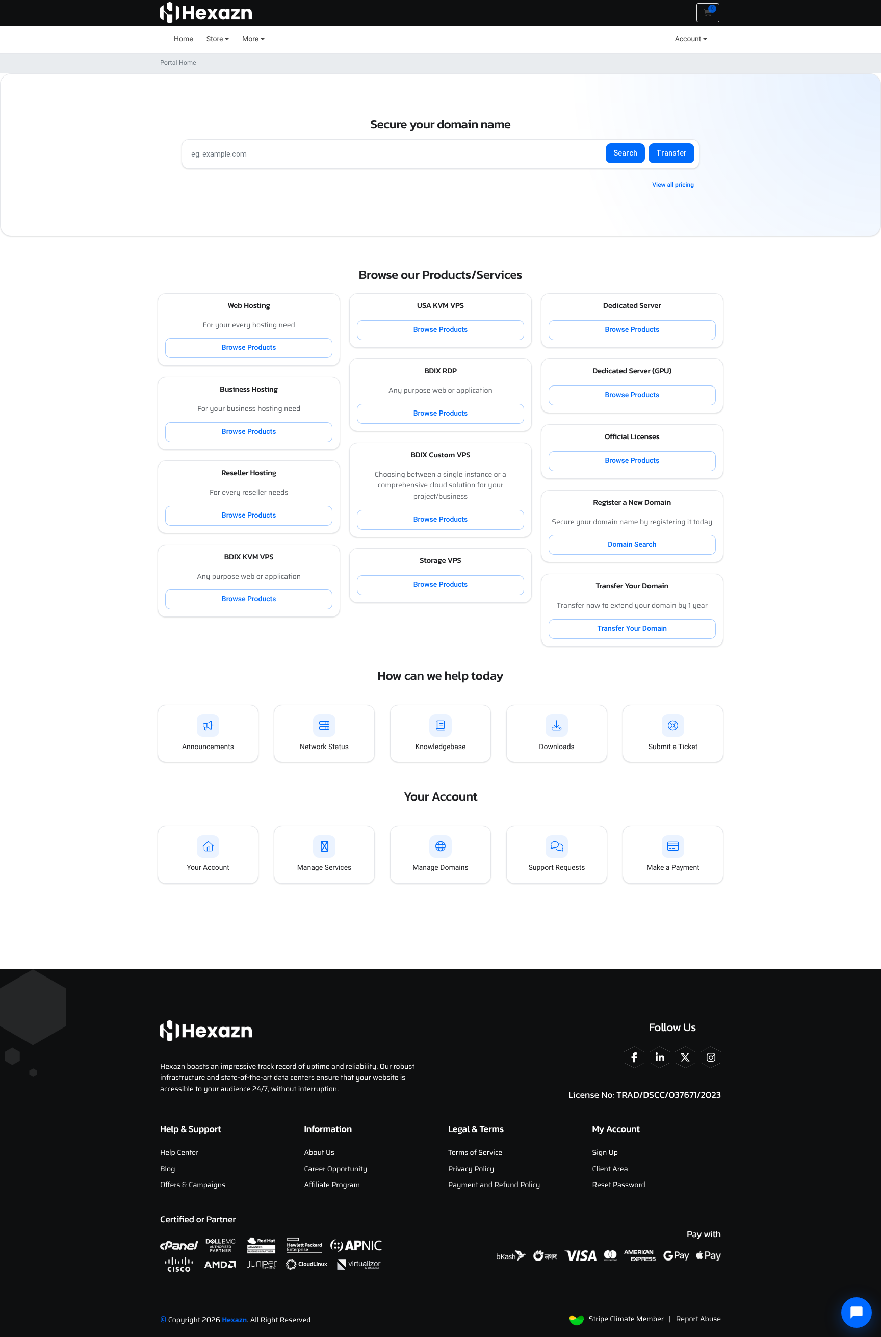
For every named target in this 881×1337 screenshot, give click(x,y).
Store (214, 39)
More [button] (250, 39)
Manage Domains (440, 868)
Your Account (208, 868)
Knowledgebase (441, 747)
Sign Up (605, 1153)
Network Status (324, 747)
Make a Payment (672, 868)
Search (625, 153)
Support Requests (556, 868)
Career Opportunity (336, 1169)
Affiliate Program (332, 1185)
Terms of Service (475, 1153)
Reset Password (618, 1185)
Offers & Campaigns (192, 1185)
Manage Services (324, 868)
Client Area (610, 1169)
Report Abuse (698, 1319)
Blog (167, 1169)
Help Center (179, 1153)
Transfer (671, 153)
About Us (319, 1153)
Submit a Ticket (673, 747)
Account (688, 39)
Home (183, 39)
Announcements (208, 747)
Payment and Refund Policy (494, 1185)
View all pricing (673, 184)
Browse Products (249, 348)
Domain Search (632, 545)
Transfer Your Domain (632, 629)
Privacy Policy (471, 1169)
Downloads (557, 747)
